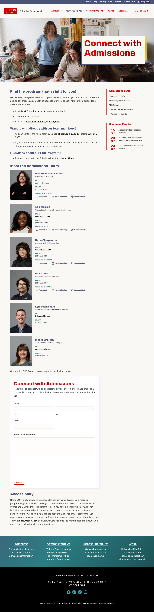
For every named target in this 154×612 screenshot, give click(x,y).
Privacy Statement (106, 603)
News (110, 2)
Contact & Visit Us (58, 543)
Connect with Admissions (121, 110)
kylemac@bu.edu (42, 316)
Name (16, 403)
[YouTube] (85, 592)
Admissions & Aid (74, 11)
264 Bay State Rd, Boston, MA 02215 (87, 582)
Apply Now (145, 2)
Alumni (111, 11)
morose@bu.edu (42, 183)
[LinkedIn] (74, 592)
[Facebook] (68, 592)
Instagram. (54, 121)
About (88, 2)
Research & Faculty (95, 11)
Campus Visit (79, 197)
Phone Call (43, 197)
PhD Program (115, 105)
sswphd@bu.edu (67, 158)
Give (133, 2)
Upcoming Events (120, 124)
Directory (102, 2)
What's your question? (24, 434)
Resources (123, 11)
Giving (133, 543)
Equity (95, 2)
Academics (56, 11)
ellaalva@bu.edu (42, 216)
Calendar (118, 2)
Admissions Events (119, 114)
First (16, 414)
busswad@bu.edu (68, 134)
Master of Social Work (118, 96)
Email (16, 420)
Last (56, 414)
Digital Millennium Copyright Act (84, 603)
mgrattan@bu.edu (43, 349)
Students (126, 2)
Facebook (31, 121)
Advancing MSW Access (119, 101)
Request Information (95, 543)
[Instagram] (80, 592)
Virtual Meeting (61, 197)
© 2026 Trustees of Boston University (55, 603)
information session (35, 111)
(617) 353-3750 (77, 585)
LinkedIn (41, 121)
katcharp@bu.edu (43, 249)
